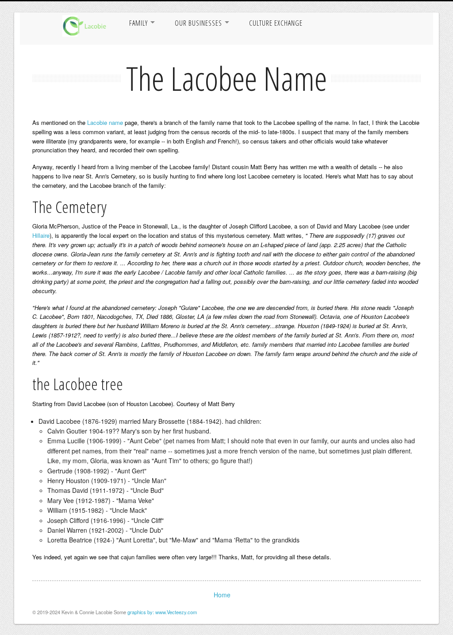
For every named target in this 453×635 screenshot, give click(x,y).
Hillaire (41, 235)
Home (222, 594)
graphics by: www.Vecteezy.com (162, 612)
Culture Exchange (276, 23)
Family (138, 23)
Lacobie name (105, 122)
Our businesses (198, 23)
